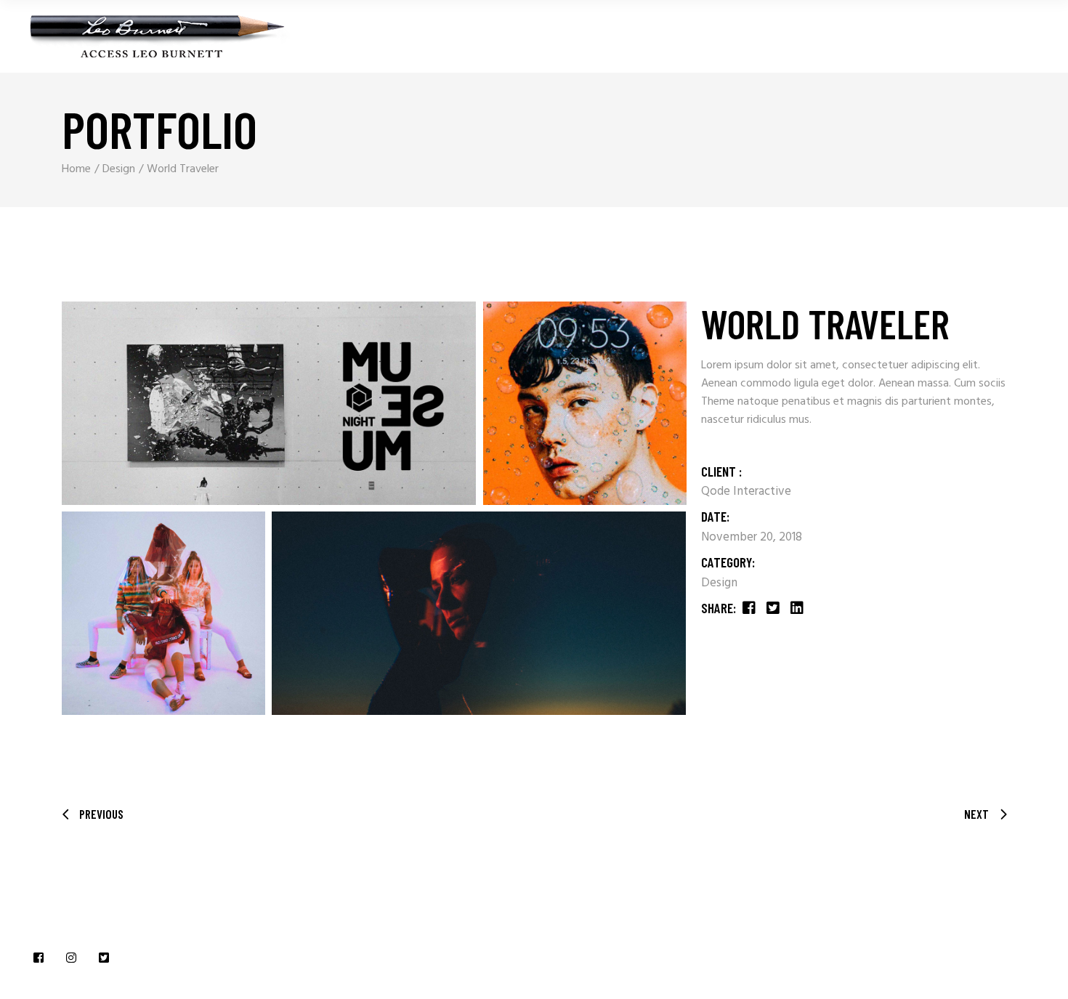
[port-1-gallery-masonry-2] (585, 403)
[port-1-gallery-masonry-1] (269, 403)
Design (719, 583)
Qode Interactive (746, 491)
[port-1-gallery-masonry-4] (478, 613)
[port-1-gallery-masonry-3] (163, 613)
